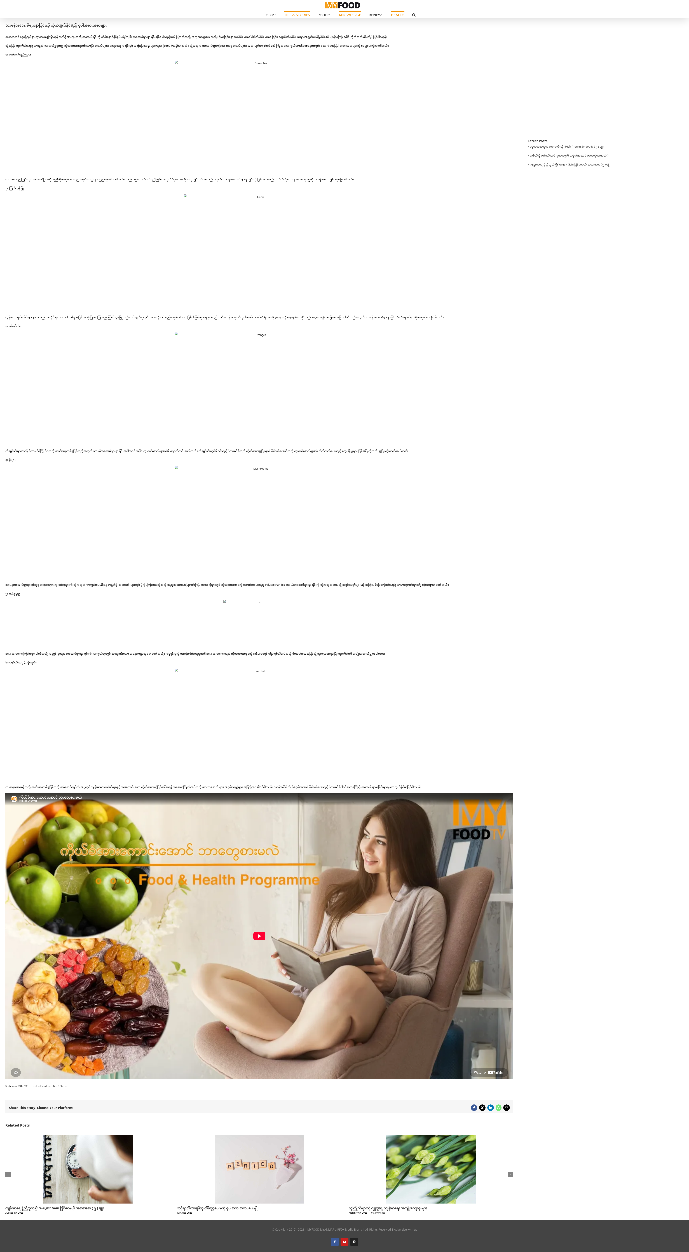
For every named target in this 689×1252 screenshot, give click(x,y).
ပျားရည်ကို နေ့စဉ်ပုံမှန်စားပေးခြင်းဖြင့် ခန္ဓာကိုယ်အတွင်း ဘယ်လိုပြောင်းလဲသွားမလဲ (404, 1208)
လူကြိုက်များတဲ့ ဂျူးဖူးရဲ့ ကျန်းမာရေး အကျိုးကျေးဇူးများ (44, 1208)
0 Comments (34, 1212)
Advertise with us (405, 1230)
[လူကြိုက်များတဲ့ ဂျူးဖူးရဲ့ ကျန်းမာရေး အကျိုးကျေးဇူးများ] (88, 1136)
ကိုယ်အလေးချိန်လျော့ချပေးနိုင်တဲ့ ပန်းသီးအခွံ (208, 1208)
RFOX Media (345, 1230)
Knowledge (46, 1086)
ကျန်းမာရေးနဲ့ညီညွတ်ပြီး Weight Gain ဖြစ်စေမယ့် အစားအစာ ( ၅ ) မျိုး (570, 164)
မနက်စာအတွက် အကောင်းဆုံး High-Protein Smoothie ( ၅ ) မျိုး (567, 146)
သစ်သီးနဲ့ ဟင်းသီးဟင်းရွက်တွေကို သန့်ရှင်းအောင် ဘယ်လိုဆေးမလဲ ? (569, 155)
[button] (414, 14)
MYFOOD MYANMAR (320, 1230)
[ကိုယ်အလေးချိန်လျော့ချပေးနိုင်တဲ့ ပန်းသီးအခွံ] (259, 1136)
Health (35, 1086)
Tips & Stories (60, 1086)
